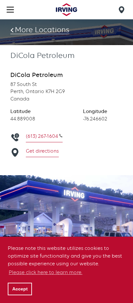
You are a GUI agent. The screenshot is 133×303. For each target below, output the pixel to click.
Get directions (42, 151)
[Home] (66, 9)
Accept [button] (20, 288)
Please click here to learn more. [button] (45, 272)
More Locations (42, 29)
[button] (10, 10)
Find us (123, 10)
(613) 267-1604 (42, 136)
